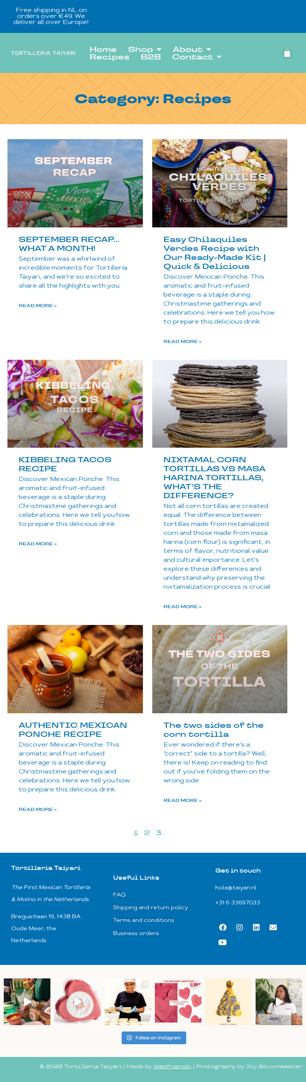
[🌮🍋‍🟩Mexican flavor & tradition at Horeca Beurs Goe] (27, 1001)
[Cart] (287, 53)
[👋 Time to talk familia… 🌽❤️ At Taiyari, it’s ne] (127, 1001)
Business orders (136, 934)
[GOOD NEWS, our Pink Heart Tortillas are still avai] (77, 1001)
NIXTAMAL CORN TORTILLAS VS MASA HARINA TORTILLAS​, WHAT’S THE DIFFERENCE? (214, 477)
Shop (140, 49)
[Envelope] (273, 927)
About (188, 49)
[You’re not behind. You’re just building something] (279, 1001)
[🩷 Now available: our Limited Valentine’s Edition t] (178, 1001)
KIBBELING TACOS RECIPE (65, 464)
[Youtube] (222, 942)
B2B (151, 57)
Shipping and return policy (150, 908)
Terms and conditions (143, 920)
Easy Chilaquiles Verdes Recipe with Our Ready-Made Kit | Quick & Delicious (214, 253)
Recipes (109, 57)
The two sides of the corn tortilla (213, 729)
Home (103, 49)
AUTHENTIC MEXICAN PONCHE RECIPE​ (73, 729)
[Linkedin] (256, 927)
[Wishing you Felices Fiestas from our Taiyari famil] (228, 1001)
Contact (192, 57)
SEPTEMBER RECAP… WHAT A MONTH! (69, 244)
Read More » (38, 305)
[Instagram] (239, 927)
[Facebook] (222, 927)
